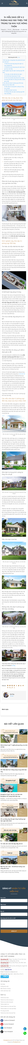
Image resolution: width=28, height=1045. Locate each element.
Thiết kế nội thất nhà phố (7, 1002)
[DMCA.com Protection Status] (14, 976)
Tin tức (9, 29)
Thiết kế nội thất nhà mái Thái (8, 1013)
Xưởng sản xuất (4, 986)
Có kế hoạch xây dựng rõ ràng (12, 76)
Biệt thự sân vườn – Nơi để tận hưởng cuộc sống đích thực (13, 867)
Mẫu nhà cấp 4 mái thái (10, 90)
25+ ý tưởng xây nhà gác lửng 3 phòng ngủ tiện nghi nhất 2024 (13, 820)
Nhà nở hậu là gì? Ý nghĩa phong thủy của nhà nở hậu (14, 746)
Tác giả (11, 696)
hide (18, 57)
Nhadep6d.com (7, 1040)
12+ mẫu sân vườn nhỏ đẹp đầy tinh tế (11, 844)
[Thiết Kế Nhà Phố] (14, 3)
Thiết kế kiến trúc (5, 1004)
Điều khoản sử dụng (5, 988)
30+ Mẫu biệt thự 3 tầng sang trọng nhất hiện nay (14, 770)
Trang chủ (3, 29)
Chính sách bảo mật (5, 990)
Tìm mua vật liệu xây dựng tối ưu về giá (14, 77)
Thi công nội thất (5, 1010)
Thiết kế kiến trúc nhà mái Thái (8, 1006)
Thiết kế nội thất (5, 997)
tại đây (13, 665)
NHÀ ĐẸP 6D (22, 374)
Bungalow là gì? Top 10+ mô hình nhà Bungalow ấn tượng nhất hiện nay (11, 795)
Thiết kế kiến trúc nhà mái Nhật (8, 1008)
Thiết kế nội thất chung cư (7, 1000)
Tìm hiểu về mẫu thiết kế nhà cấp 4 (13, 74)
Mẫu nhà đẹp (16, 29)
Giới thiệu (3, 984)
